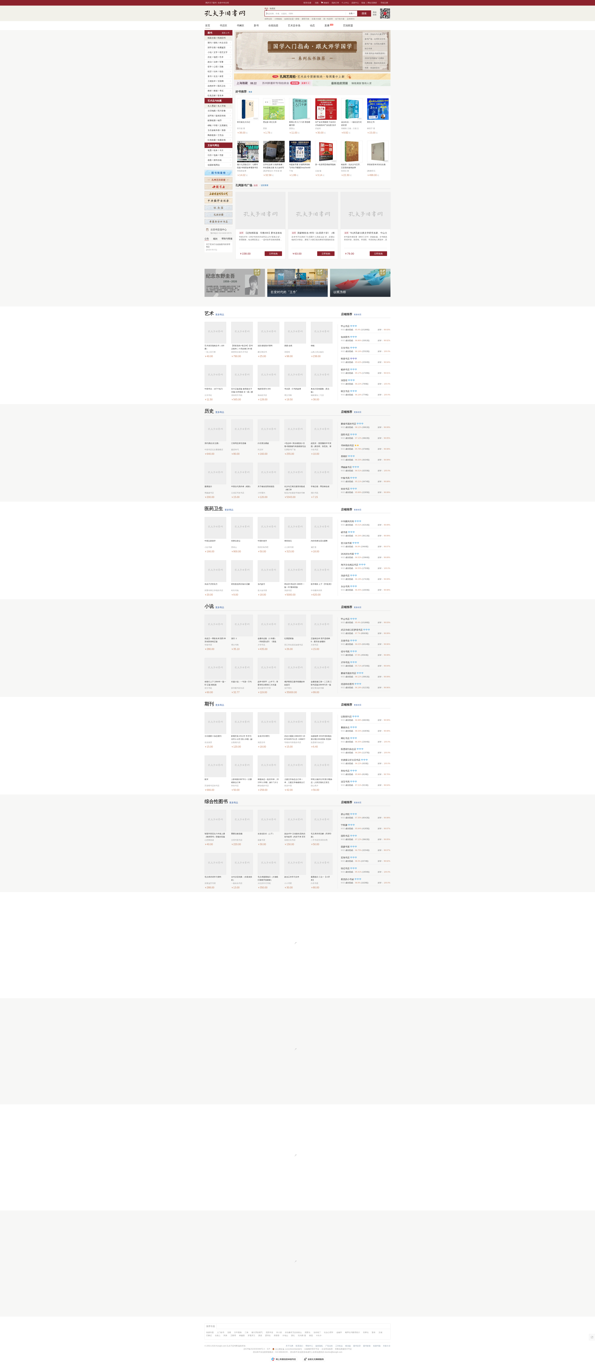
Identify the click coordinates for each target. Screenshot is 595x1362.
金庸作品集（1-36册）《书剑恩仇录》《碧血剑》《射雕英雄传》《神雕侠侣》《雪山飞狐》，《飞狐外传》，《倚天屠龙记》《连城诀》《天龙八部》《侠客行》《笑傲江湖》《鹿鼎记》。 (268, 640)
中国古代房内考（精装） (241, 486)
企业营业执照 (327, 1349)
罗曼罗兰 (251, 1335)
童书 (210, 76)
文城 (380, 1332)
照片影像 (222, 111)
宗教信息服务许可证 (343, 1349)
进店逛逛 (264, 185)
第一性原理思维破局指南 (325, 164)
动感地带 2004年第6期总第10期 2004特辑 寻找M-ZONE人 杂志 (321, 738)
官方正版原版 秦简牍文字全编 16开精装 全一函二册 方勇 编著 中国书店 (242, 391)
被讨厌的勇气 (257, 1332)
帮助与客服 (227, 238)
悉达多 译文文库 (270, 122)
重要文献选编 (236, 834)
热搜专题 (210, 1332)
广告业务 (329, 1346)
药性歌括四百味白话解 (240, 584)
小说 (210, 52)
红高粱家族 (289, 638)
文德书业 (345, 640)
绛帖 (313, 346)
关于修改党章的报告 (266, 486)
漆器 (224, 130)
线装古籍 (212, 38)
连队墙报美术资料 (265, 346)
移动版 (348, 1346)
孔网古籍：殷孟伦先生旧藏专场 (375, 63)
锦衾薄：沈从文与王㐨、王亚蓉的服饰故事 (351, 166)
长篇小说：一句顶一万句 (241, 682)
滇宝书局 (345, 781)
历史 (210, 57)
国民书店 (345, 434)
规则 (215, 239)
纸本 (216, 150)
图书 (210, 32)
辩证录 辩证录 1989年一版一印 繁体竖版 (294, 585)
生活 (216, 76)
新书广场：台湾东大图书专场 (375, 44)
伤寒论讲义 (235, 541)
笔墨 (210, 150)
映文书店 (345, 391)
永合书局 (345, 586)
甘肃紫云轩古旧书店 (350, 760)
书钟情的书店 (347, 445)
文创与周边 (213, 145)
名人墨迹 (212, 106)
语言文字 (223, 52)
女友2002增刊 (263, 736)
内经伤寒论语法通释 (319, 541)
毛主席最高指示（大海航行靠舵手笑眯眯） (268, 878)
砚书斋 (344, 532)
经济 (210, 71)
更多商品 (219, 314)
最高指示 (208, 486)
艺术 (221, 57)
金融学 (339, 1332)
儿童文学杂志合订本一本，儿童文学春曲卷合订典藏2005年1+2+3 (294, 781)
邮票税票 (212, 120)
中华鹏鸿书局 (347, 521)
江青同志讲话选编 (238, 443)
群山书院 (345, 814)
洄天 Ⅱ (234, 638)
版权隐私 (319, 1346)
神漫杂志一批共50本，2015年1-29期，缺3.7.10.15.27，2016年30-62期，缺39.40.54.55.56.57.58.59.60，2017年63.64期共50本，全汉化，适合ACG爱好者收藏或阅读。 (268, 781)
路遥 (311, 1335)
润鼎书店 (345, 575)
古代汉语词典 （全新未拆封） (241, 878)
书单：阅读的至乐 (372, 68)
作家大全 (386, 1346)
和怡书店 (345, 771)
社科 (216, 71)
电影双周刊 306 (264, 389)
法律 (216, 62)
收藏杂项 (222, 140)
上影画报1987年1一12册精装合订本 (241, 780)
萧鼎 (260, 1335)
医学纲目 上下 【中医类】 (321, 584)
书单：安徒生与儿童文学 (375, 34)
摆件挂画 (218, 160)
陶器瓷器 (212, 135)
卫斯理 (233, 1335)
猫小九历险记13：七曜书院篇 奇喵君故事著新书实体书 (247, 166)
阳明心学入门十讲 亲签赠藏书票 (299, 123)
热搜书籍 (377, 1346)
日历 (210, 155)
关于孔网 (289, 1346)
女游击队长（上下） (266, 834)
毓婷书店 (345, 369)
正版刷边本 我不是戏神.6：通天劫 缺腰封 (320, 640)
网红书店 (345, 738)
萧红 (293, 1335)
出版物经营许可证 (311, 1349)
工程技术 (212, 81)
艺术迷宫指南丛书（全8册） (214, 347)
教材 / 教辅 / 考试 (215, 91)
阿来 (225, 1335)
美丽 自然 (288, 346)
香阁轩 (344, 456)
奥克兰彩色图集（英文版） (320, 390)
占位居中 (225, 13)
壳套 (221, 155)
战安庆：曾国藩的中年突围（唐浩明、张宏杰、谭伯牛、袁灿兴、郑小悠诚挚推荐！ (321, 445)
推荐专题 (210, 1326)
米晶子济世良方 (211, 584)
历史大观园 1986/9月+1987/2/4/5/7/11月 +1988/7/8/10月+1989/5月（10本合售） (294, 738)
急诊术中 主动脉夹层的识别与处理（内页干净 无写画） (294, 835)
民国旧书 (222, 38)
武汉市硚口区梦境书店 (352, 630)
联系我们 (299, 1346)
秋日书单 (368, 49)
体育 (221, 76)
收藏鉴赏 (222, 47)
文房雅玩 (223, 125)
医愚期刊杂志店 (348, 749)
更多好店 (357, 314)
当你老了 (317, 1332)
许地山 (285, 1335)
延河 (206, 779)
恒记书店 (345, 868)
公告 (207, 238)
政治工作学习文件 (291, 877)
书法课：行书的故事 (292, 389)
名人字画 (222, 106)
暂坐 (373, 1332)
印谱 (216, 125)
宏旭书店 (345, 857)
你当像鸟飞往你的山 (293, 1332)
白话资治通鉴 (263, 443)
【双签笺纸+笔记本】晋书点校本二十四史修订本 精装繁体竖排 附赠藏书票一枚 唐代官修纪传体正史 (242, 347)
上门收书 (220, 1332)
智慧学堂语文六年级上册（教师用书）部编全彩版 (215, 835)
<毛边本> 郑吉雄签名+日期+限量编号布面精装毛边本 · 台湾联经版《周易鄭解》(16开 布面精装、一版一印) (295, 445)
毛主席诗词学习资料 (213, 877)
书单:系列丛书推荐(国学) (375, 53)
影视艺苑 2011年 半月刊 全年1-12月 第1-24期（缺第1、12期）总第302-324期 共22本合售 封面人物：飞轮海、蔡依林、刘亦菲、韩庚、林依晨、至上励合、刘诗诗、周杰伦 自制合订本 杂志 (242, 738)
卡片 (221, 150)
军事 (221, 62)
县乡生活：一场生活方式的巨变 (351, 123)
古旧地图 (212, 111)
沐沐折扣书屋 (347, 554)
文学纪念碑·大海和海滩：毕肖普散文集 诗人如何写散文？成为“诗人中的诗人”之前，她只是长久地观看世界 (274, 166)
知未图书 (345, 337)
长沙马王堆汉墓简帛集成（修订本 (294, 488)
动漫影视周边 (214, 165)
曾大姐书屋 (346, 543)
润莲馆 (344, 380)
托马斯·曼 (302, 1335)
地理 (216, 57)
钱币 (220, 120)
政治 (210, 62)
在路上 (217, 1335)
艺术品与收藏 (215, 100)
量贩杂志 (345, 727)
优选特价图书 (347, 684)
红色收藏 (212, 140)
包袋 (216, 155)
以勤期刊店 (346, 716)
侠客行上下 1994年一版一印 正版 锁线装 (215, 683)
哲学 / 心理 (213, 67)
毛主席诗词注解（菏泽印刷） (321, 835)
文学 (216, 52)
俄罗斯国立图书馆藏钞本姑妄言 (294, 683)
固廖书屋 (345, 846)
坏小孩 (279, 1332)
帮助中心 (309, 1346)
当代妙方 (261, 584)
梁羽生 (268, 1335)
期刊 (210, 43)
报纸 (216, 43)
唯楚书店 (345, 358)
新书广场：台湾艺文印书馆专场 (375, 39)
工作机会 (339, 1346)
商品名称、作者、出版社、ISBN (279, 14)
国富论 (307, 1332)
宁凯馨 (344, 825)
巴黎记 (209, 1335)
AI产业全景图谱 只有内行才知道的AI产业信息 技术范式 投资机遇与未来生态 (325, 124)
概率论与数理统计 (352, 1332)
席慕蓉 (276, 1335)
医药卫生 (222, 86)
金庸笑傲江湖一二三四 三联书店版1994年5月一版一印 (321, 683)
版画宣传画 (221, 115)
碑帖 (210, 125)
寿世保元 (288, 541)
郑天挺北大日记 (243, 122)
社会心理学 (328, 1332)
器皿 (210, 160)
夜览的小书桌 (347, 879)
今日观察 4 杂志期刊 (213, 736)
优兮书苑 (345, 651)
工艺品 (221, 135)
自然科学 (212, 86)
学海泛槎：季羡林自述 (320, 486)
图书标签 (367, 1346)
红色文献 (212, 95)
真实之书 (371, 122)
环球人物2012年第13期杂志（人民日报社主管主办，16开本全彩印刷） (321, 781)
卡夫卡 (319, 1335)
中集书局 (345, 478)
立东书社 (345, 348)
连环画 (211, 115)
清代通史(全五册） (212, 443)
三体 (246, 1332)
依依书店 (345, 489)
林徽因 (242, 1335)
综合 (221, 71)
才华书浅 (345, 662)
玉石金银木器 (214, 130)
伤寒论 (366, 1332)
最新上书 (225, 33)
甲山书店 (345, 326)
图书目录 (357, 1346)
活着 (229, 1332)
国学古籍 (212, 47)
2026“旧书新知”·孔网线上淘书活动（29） (374, 59)
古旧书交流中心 (220, 231)
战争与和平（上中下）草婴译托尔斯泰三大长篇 (268, 683)
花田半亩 (269, 1332)
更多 (250, 92)
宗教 (221, 67)
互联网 (221, 81)
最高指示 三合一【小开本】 (320, 878)
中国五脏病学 (210, 541)
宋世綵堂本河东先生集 (376, 164)
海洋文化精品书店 (349, 564)
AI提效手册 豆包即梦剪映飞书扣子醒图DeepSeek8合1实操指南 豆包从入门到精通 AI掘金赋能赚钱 (299, 166)
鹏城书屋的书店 (348, 423)
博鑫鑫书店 (346, 467)
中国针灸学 (262, 541)
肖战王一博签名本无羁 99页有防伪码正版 (215, 640)
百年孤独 (238, 1332)
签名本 (221, 95)
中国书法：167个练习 (214, 389)
